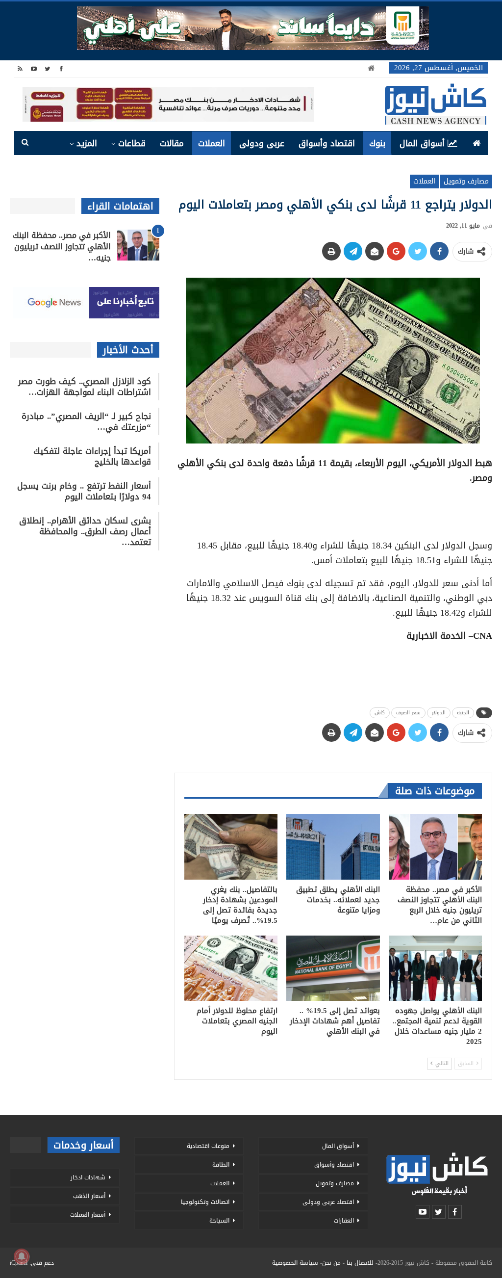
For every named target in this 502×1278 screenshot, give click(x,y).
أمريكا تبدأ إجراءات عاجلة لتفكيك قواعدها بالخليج (92, 456)
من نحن (331, 1262)
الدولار (439, 712)
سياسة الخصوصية (295, 1262)
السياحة (219, 1220)
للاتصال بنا (360, 1262)
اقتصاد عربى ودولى (328, 1202)
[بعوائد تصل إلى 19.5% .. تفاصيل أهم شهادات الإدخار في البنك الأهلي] (332, 968)
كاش (380, 712)
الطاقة (220, 1164)
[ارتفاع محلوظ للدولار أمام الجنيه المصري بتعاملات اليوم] (230, 968)
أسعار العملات (87, 1214)
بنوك (377, 143)
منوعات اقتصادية (208, 1146)
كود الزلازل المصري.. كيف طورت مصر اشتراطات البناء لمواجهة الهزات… (84, 386)
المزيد (86, 143)
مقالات (172, 143)
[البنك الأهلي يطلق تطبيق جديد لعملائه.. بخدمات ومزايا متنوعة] (332, 846)
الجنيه (463, 712)
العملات (211, 143)
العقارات (344, 1220)
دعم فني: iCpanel (32, 1262)
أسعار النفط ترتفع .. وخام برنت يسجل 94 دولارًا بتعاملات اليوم (84, 491)
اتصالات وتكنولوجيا (205, 1202)
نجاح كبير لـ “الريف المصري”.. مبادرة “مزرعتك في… (86, 421)
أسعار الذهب (89, 1196)
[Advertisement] (333, 508)
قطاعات (132, 143)
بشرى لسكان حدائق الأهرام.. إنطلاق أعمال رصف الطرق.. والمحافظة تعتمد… (85, 531)
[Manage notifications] (21, 1256)
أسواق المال (422, 143)
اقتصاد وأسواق (327, 143)
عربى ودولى (261, 143)
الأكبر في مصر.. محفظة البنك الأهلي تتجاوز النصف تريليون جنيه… (62, 246)
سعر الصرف (408, 712)
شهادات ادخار (88, 1177)
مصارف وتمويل (466, 181)
